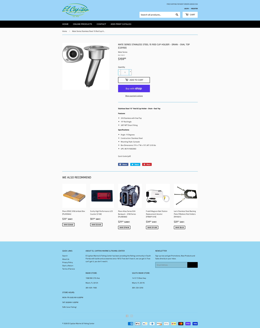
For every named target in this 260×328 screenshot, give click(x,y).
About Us (65, 259)
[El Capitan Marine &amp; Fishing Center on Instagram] (131, 316)
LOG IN (186, 8)
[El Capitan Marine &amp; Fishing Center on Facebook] (127, 316)
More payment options (134, 95)
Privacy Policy (67, 262)
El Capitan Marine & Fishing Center (81, 323)
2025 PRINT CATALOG (121, 24)
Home (64, 31)
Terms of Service (68, 268)
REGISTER (194, 8)
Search (65, 255)
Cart (192, 14)
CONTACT (101, 24)
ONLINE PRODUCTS (82, 24)
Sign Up (192, 265)
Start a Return (67, 265)
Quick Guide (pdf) (124, 156)
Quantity (121, 67)
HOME (65, 24)
